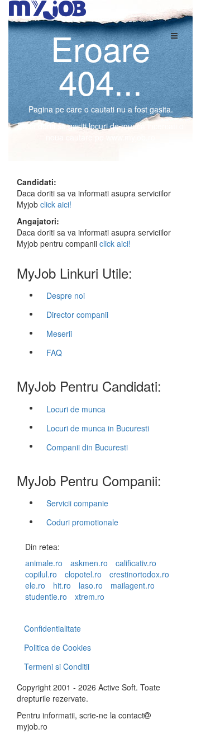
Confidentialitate (52, 628)
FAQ (54, 352)
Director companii (77, 314)
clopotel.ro (83, 574)
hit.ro (62, 585)
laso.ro (91, 585)
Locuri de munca (76, 409)
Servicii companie (77, 503)
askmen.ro (89, 562)
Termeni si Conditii (56, 666)
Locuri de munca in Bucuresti (97, 428)
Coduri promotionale (82, 522)
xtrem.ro (89, 596)
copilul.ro (41, 574)
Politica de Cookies (57, 647)
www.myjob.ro (130, 137)
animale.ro (44, 562)
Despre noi (65, 295)
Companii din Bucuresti (87, 447)
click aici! (55, 204)
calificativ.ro (136, 562)
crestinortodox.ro (139, 574)
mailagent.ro (133, 585)
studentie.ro (46, 596)
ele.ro (35, 585)
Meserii (59, 333)
